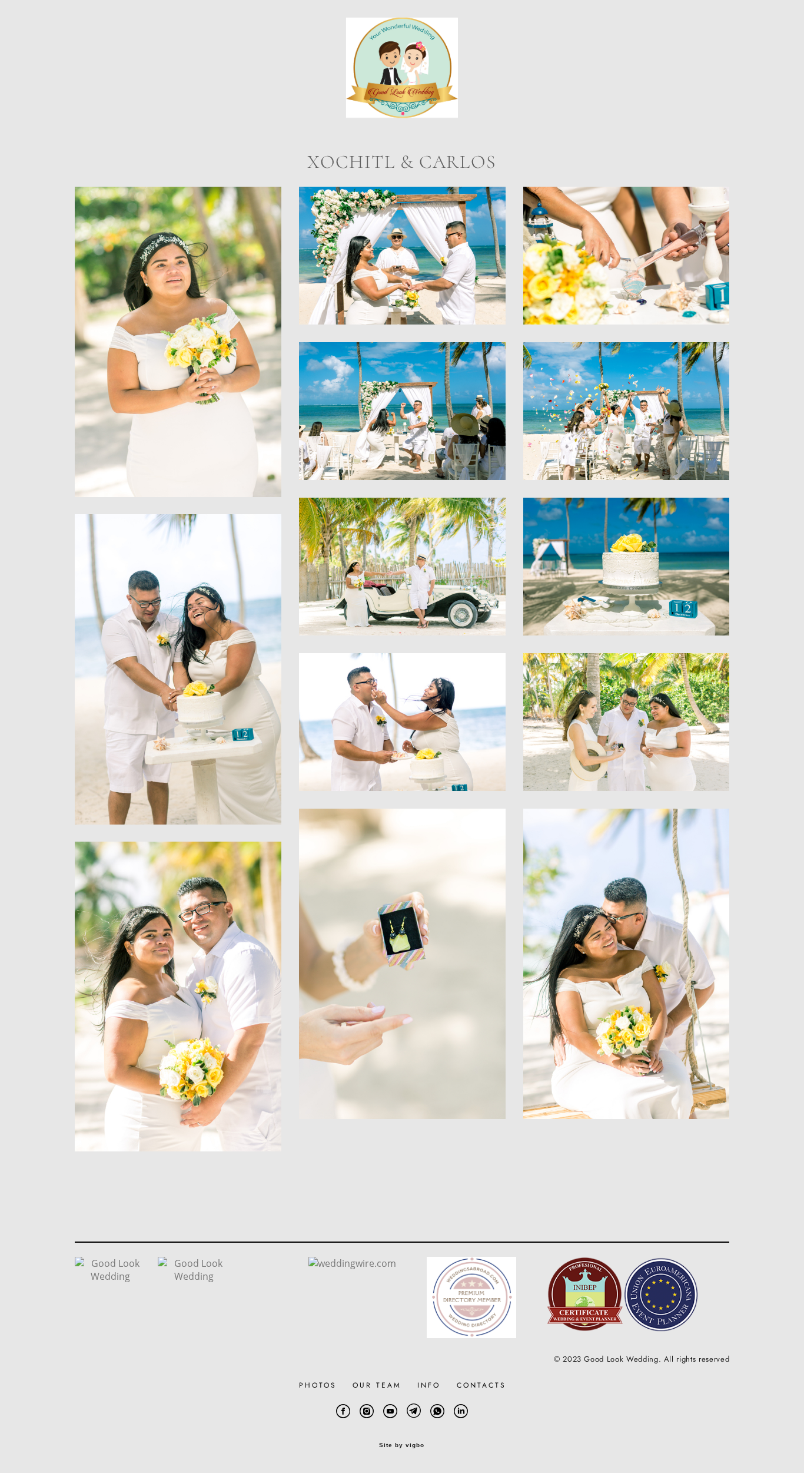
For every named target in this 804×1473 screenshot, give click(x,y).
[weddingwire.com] (352, 1263)
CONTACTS (481, 1385)
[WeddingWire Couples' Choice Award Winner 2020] (194, 1276)
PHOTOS (318, 1385)
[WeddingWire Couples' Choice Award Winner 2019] (111, 1276)
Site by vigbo (401, 1445)
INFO (428, 1385)
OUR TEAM (377, 1385)
